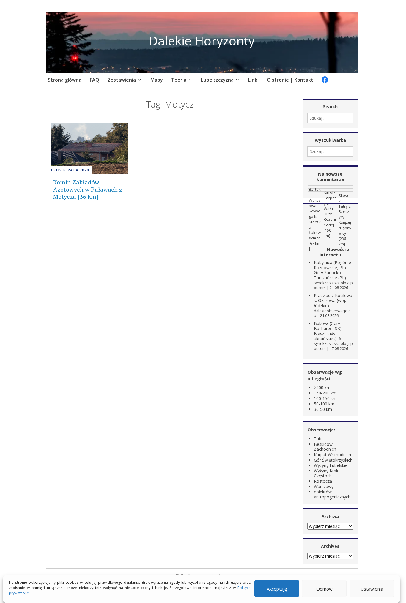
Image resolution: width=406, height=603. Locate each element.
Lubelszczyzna (217, 80)
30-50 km (323, 409)
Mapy (156, 80)
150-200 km (325, 393)
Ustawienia (372, 589)
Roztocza (323, 481)
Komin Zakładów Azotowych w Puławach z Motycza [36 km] (87, 189)
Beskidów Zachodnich (325, 446)
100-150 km (325, 398)
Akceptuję (277, 589)
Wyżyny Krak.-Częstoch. (327, 473)
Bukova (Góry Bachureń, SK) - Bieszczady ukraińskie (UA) (329, 331)
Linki (253, 80)
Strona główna (64, 80)
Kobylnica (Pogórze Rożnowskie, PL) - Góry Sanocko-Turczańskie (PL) (332, 270)
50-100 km (324, 404)
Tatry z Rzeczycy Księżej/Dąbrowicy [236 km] (345, 225)
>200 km (322, 387)
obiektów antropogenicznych (332, 494)
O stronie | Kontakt (290, 80)
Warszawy (323, 486)
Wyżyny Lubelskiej (331, 465)
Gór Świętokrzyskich (333, 460)
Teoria (178, 80)
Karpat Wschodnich (332, 454)
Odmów (324, 589)
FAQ (94, 80)
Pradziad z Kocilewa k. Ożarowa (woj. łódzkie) (333, 300)
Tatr (318, 438)
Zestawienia (122, 80)
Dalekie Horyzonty (202, 40)
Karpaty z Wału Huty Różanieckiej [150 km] (330, 216)
